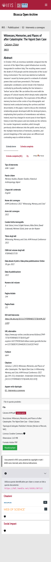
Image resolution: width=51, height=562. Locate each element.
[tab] (27, 156)
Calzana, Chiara (11, 44)
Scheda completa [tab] (26, 146)
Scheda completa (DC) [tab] (14, 156)
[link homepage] (8, 5)
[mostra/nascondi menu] (46, 5)
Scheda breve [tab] (11, 146)
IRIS (3, 27)
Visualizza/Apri (9, 447)
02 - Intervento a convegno (33, 27)
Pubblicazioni (13, 27)
